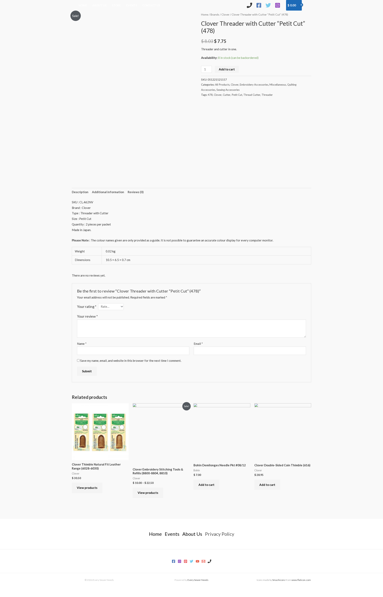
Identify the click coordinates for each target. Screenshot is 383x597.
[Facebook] (258, 5)
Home (83, 5)
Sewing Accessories (228, 89)
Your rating (86, 306)
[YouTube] (197, 561)
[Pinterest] (185, 561)
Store (116, 5)
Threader (267, 94)
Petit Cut (237, 94)
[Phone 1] (209, 561)
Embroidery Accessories (254, 84)
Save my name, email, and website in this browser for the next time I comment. (130, 360)
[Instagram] (277, 5)
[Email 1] (203, 561)
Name (82, 343)
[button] (308, 5)
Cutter (226, 94)
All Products (222, 84)
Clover (225, 14)
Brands (214, 14)
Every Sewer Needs (198, 579)
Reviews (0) (136, 192)
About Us (99, 5)
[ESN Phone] (249, 5)
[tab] (80, 192)
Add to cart (227, 69)
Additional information (108, 192)
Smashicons (278, 579)
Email (198, 343)
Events (131, 5)
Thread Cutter (251, 94)
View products (87, 487)
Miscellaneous (277, 84)
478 (210, 94)
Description (80, 192)
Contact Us (151, 5)
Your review (87, 316)
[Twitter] (268, 5)
